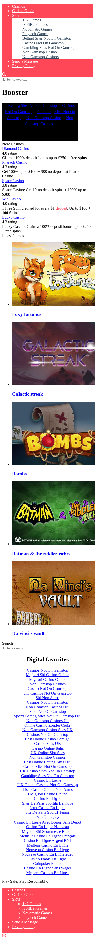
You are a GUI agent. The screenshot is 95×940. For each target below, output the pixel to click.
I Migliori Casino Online (47, 794)
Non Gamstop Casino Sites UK (47, 730)
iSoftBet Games (35, 24)
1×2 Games (31, 20)
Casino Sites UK (47, 743)
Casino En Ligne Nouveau (47, 827)
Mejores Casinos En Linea (47, 872)
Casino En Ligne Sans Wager (47, 868)
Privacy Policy (23, 66)
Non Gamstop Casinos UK (47, 707)
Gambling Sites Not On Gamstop (48, 47)
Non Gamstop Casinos (40, 56)
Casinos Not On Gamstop (43, 43)
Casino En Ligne (47, 780)
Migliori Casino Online (47, 679)
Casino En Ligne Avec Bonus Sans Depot (47, 822)
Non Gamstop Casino (39, 52)
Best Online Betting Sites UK (47, 762)
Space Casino (13, 180)
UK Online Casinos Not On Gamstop (47, 785)
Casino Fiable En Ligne (48, 859)
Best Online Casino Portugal (47, 739)
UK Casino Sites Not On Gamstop (47, 771)
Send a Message (25, 61)
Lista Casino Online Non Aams (48, 789)
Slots (16, 15)
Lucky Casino (13, 217)
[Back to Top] (4, 935)
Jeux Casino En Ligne (47, 808)
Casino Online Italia (48, 748)
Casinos (18, 6)
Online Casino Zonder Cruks (47, 725)
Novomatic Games (37, 29)
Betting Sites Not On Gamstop (46, 38)
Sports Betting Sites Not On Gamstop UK (47, 716)
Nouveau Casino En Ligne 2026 (47, 854)
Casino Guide (23, 11)
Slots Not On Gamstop (47, 711)
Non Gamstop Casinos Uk (47, 720)
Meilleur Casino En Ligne (47, 845)
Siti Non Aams (47, 698)
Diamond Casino (15, 148)
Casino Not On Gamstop (47, 688)
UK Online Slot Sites (48, 753)
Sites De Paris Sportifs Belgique (47, 803)
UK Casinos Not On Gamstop (47, 693)
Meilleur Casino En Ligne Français (47, 836)
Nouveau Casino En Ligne (47, 850)
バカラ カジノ (47, 817)
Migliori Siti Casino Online (47, 675)
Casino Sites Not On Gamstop (47, 766)
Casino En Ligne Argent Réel (47, 840)
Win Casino (11, 199)
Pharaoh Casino (14, 162)
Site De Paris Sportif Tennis (47, 812)
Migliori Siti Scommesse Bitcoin (47, 831)
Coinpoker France (47, 863)
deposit (61, 208)
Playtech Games (35, 34)
